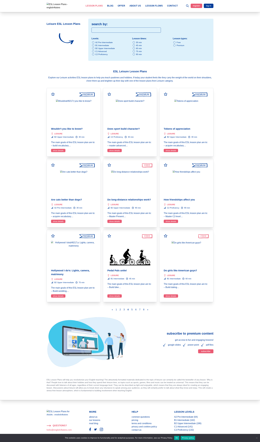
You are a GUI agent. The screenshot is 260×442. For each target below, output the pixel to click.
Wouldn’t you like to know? (67, 128)
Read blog (93, 423)
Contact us (136, 430)
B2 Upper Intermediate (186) (187, 423)
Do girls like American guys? (180, 270)
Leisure (58, 134)
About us (93, 417)
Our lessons (94, 420)
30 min (139, 42)
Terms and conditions (142, 423)
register (196, 6)
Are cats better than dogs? (66, 199)
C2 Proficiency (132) (184, 430)
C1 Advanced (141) (183, 426)
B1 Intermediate (102, 45)
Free (179, 42)
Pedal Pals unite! (117, 270)
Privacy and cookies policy (144, 426)
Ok (177, 438)
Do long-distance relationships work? (129, 199)
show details (58, 150)
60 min (139, 48)
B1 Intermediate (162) (184, 420)
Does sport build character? (123, 128)
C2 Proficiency (101, 54)
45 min (139, 45)
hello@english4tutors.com (59, 430)
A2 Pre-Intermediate (104, 42)
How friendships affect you (179, 199)
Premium (180, 45)
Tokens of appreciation (177, 128)
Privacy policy (188, 438)
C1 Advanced (101, 51)
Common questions (141, 417)
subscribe (205, 351)
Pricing (135, 420)
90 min (139, 54)
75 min (139, 51)
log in (208, 6)
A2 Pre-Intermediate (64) (186, 417)
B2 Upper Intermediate (105, 48)
